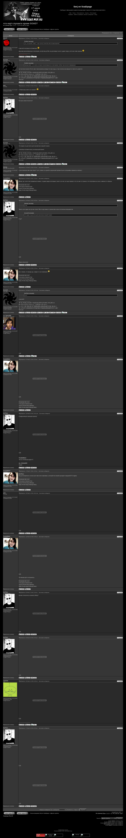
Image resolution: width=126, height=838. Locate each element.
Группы (87, 13)
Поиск (74, 13)
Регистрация (93, 13)
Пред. (11, 25)
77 (18, 25)
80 (23, 25)
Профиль (70, 14)
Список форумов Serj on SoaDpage (39, 29)
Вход (96, 14)
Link (20, 137)
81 (25, 25)
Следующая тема (117, 32)
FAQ (70, 13)
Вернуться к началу (8, 56)
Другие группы (55, 29)
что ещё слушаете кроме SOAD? (20, 23)
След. (27, 25)
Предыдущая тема (107, 32)
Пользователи (80, 13)
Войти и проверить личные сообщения (83, 14)
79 (21, 25)
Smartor (66, 829)
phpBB (60, 831)
